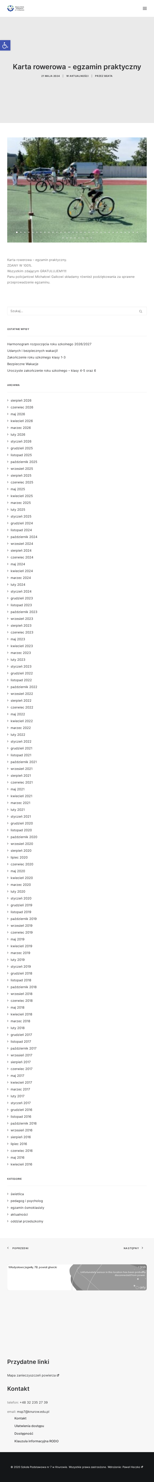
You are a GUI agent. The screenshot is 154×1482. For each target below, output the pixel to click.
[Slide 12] (61, 232)
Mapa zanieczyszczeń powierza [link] (31, 1375)
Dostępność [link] (23, 1433)
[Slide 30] (133, 232)
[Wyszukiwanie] (77, 311)
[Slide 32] (63, 238)
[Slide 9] (49, 232)
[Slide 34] (71, 238)
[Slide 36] (79, 238)
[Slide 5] (33, 232)
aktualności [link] (79, 75)
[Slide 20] (93, 232)
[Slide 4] (29, 232)
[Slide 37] (83, 238)
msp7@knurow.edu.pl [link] (33, 1412)
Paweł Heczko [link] (131, 1467)
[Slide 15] (73, 232)
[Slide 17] (81, 232)
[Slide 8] (45, 232)
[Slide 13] (65, 232)
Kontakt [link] (20, 1418)
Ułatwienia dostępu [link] (29, 1426)
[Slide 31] (137, 232)
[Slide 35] (75, 238)
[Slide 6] (37, 232)
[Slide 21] (97, 232)
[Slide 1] (17, 232)
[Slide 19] (89, 232)
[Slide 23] (105, 232)
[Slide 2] (21, 232)
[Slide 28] (125, 232)
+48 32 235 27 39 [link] (34, 1402)
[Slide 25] (113, 232)
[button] (145, 8)
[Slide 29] (129, 232)
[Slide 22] (101, 232)
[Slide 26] (117, 232)
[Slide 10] (53, 232)
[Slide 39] (91, 238)
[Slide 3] (25, 232)
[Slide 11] (57, 232)
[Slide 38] (87, 238)
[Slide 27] (121, 232)
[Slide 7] (41, 232)
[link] (5, 45)
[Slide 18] (85, 232)
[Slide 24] (109, 232)
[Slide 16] (77, 232)
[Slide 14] (69, 232)
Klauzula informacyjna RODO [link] (36, 1441)
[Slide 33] (67, 238)
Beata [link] (108, 75)
